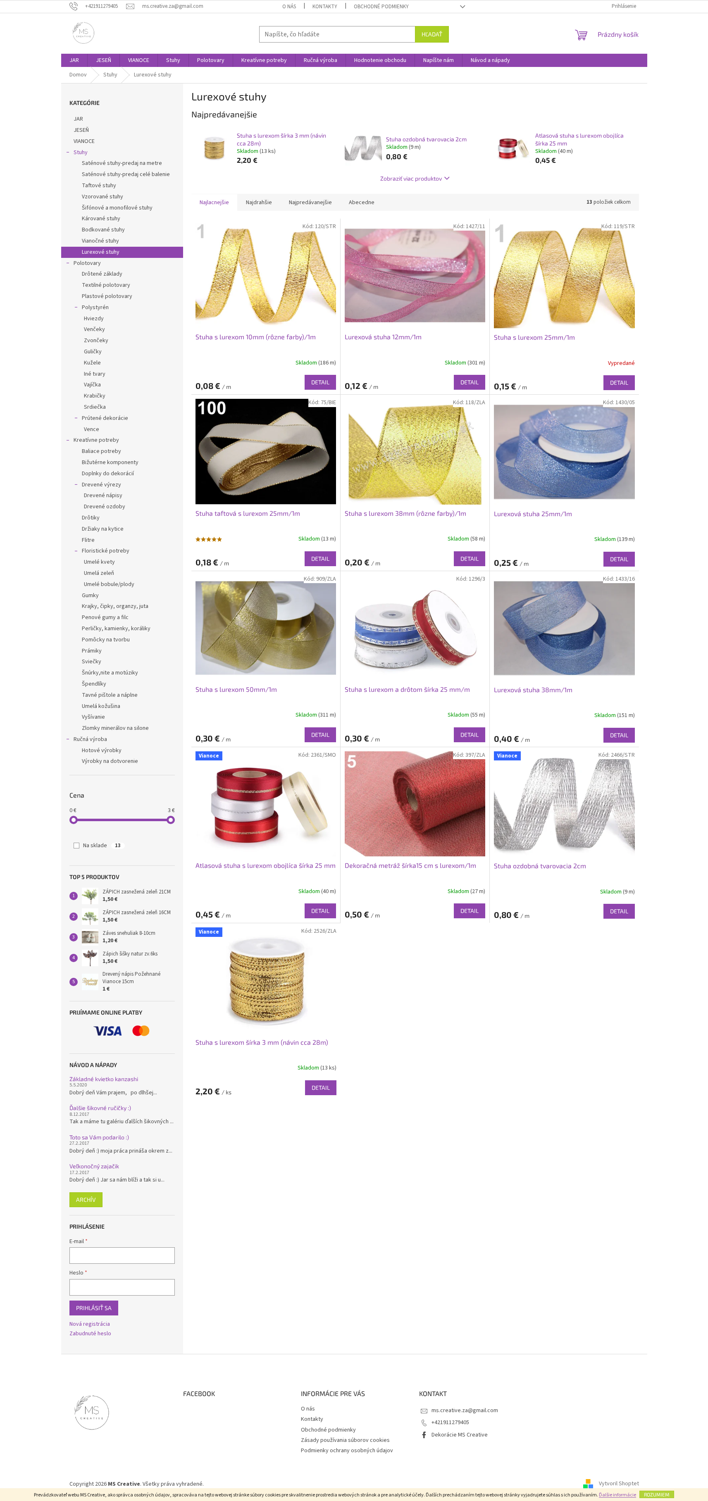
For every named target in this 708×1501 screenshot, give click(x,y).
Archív (86, 1199)
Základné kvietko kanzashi (103, 1079)
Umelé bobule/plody (109, 584)
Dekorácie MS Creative (459, 1435)
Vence (91, 429)
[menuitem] (74, 60)
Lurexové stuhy (100, 252)
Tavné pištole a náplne (110, 695)
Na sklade (102, 845)
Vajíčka (92, 385)
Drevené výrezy (101, 485)
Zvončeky (96, 340)
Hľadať (432, 34)
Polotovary (87, 263)
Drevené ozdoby (104, 507)
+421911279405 (450, 1422)
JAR (78, 119)
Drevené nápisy (103, 495)
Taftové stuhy (99, 185)
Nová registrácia (89, 1324)
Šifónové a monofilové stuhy (117, 208)
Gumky (90, 595)
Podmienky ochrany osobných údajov (347, 1450)
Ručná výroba (90, 739)
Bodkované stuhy (103, 230)
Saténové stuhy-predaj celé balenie (126, 174)
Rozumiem (657, 1494)
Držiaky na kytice (103, 529)
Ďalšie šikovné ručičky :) (100, 1108)
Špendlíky (94, 684)
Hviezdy (94, 318)
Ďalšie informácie (617, 1495)
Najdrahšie (259, 202)
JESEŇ (81, 130)
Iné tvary (94, 374)
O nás (289, 6)
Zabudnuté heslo (90, 1334)
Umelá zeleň (99, 573)
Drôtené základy (102, 274)
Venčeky (94, 329)
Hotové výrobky (102, 750)
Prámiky (92, 651)
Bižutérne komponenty (110, 462)
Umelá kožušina (101, 706)
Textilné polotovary (106, 285)
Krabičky (94, 396)
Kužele (92, 363)
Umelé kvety (99, 562)
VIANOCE (84, 141)
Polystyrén (95, 307)
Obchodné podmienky (381, 6)
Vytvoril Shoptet (619, 1484)
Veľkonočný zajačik (94, 1166)
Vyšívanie (93, 717)
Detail (320, 382)
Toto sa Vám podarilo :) (99, 1137)
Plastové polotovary (107, 296)
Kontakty (324, 6)
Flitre (88, 540)
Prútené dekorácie (105, 418)
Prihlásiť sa (94, 1307)
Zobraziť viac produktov (411, 178)
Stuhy (81, 152)
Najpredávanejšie (310, 202)
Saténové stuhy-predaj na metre (122, 163)
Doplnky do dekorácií (108, 473)
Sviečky (91, 662)
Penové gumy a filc (105, 617)
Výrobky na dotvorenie (110, 761)
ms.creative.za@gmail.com (464, 1410)
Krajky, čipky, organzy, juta (115, 606)
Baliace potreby (101, 451)
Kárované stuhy (101, 218)
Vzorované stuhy (102, 197)
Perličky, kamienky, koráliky (116, 628)
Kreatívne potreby (96, 440)
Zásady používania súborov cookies (345, 1440)
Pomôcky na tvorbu (106, 640)
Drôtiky (91, 518)
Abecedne (361, 202)
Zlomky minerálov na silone (115, 728)
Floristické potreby (105, 551)
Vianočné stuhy (100, 241)
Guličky (93, 352)
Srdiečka (95, 407)
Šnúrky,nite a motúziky (110, 673)
